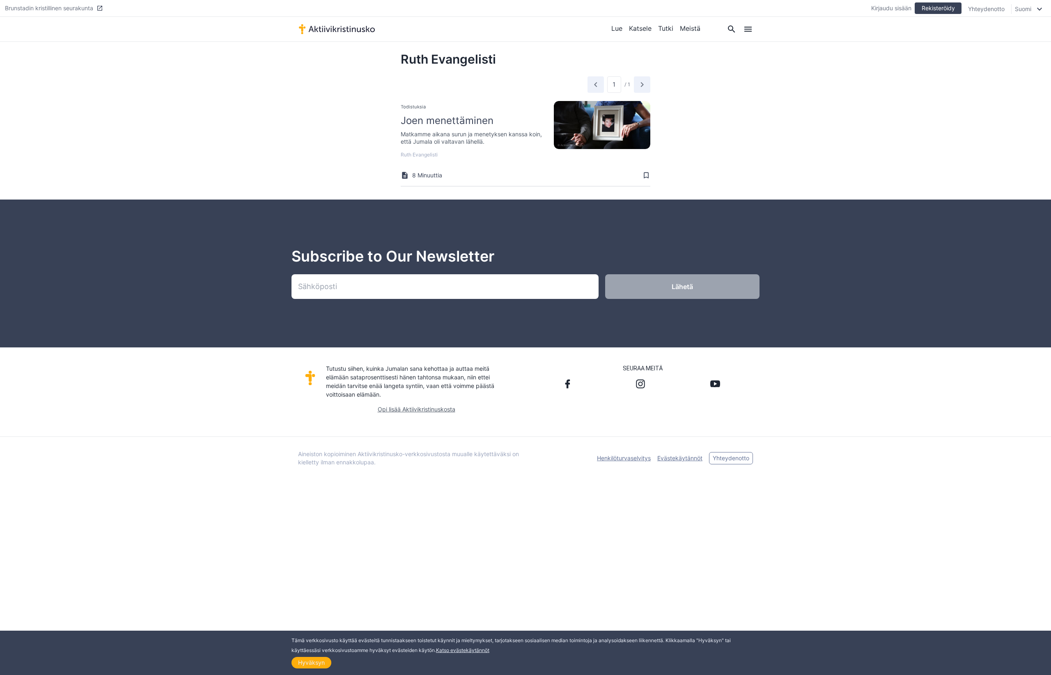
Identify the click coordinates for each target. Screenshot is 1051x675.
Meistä (690, 28)
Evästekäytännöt (679, 458)
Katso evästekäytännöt (462, 650)
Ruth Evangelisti (419, 155)
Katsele (640, 28)
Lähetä (682, 286)
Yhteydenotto (986, 8)
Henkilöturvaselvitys (624, 458)
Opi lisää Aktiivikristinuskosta (416, 409)
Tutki (665, 28)
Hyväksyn (311, 662)
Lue (616, 28)
